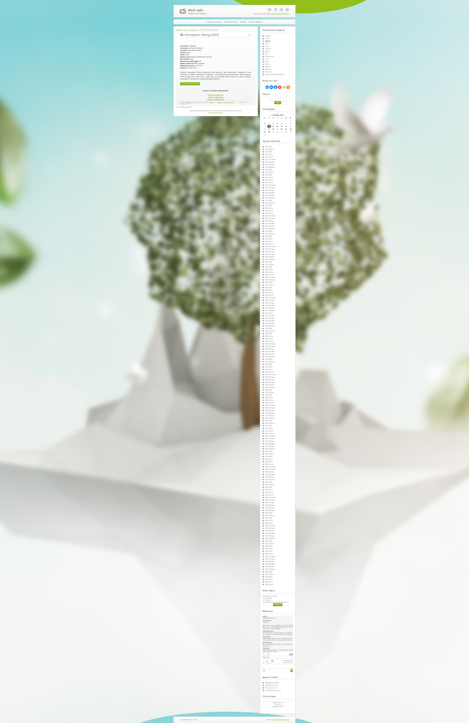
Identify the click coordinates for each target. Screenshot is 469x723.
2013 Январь (269, 195)
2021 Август (269, 433)
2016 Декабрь (270, 305)
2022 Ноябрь (269, 472)
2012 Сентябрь (270, 185)
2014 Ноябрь (269, 252)
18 (273, 129)
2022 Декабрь (270, 474)
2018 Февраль (270, 326)
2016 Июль (269, 293)
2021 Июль (269, 431)
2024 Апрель (269, 515)
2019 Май (268, 364)
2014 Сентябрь (270, 246)
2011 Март (268, 147)
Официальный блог (272, 683)
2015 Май (268, 267)
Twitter (269, 9)
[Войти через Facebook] (275, 87)
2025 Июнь (269, 549)
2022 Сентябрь (270, 467)
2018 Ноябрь (269, 349)
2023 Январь (269, 477)
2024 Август (269, 523)
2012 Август (269, 182)
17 (269, 129)
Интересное (269, 56)
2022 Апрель (269, 454)
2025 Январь (269, 536)
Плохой (268, 600)
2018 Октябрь (270, 346)
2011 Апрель (269, 149)
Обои (267, 54)
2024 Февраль (270, 510)
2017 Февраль (270, 310)
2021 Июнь (269, 428)
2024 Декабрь (270, 533)
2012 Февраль (270, 167)
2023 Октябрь (270, 500)
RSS (283, 14)
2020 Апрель (269, 392)
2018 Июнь (269, 336)
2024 (185, 30)
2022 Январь (269, 446)
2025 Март (269, 541)
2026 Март (269, 572)
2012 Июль (269, 180)
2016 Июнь (269, 290)
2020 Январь (269, 385)
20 (281, 129)
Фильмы (268, 36)
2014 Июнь (269, 239)
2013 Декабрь (270, 223)
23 (265, 132)
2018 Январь (269, 323)
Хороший (268, 598)
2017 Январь (269, 308)
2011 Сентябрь (270, 159)
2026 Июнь (269, 579)
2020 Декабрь (270, 413)
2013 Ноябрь (269, 221)
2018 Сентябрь (270, 344)
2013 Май (268, 205)
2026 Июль (269, 582)
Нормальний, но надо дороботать (277, 602)
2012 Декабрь (270, 193)
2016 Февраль (270, 280)
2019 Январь (269, 354)
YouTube (287, 9)
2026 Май (268, 577)
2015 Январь (269, 257)
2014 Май (268, 236)
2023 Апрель (269, 485)
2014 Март (269, 231)
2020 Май (268, 395)
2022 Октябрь (270, 469)
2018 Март (269, 328)
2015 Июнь (269, 269)
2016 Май (268, 287)
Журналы (268, 69)
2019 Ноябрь (269, 380)
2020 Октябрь (270, 408)
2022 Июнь (269, 459)
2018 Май (268, 333)
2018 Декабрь (270, 351)
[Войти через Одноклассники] (288, 87)
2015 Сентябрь (270, 277)
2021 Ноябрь (269, 441)
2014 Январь (269, 226)
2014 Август (269, 244)
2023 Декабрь (270, 505)
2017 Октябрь (270, 316)
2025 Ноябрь (269, 561)
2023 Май (268, 487)
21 (286, 129)
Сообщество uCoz (271, 685)
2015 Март (269, 262)
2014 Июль (269, 241)
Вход (287, 14)
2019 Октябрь (270, 377)
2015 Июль (269, 272)
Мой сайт (195, 10)
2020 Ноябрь (269, 410)
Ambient (219, 102)
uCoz (287, 720)
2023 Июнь (269, 490)
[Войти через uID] (267, 87)
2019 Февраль (270, 357)
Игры (267, 44)
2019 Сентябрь (270, 374)
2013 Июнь (269, 208)
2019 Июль (269, 369)
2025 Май (268, 546)
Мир (266, 61)
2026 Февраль (270, 569)
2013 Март (269, 200)
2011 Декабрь (270, 162)
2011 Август (269, 157)
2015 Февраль (270, 259)
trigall (211, 102)
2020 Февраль (270, 387)
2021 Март (269, 421)
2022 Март (269, 451)
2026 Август (269, 584)
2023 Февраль (270, 479)
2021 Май (268, 426)
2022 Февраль (270, 449)
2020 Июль (269, 400)
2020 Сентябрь (270, 405)
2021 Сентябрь (270, 436)
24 (269, 132)
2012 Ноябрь (269, 190)
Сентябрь (191, 30)
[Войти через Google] (284, 87)
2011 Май (268, 152)
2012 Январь (269, 164)
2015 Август (269, 275)
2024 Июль (269, 520)
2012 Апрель (269, 172)
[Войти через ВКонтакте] (271, 87)
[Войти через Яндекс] (280, 87)
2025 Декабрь (270, 564)
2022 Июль (269, 462)
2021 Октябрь (270, 438)
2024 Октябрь (270, 528)
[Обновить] (290, 654)
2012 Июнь (269, 177)
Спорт (267, 59)
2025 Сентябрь (270, 556)
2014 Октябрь (270, 249)
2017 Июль (269, 313)
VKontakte (281, 9)
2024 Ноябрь (269, 531)
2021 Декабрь (270, 444)
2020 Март (269, 390)
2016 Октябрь (270, 300)
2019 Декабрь (270, 382)
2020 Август (269, 403)
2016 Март (269, 282)
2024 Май (268, 518)
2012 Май (268, 175)
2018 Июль (269, 339)
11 (273, 126)
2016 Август (269, 295)
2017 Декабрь (270, 321)
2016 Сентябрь (270, 298)
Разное (267, 51)
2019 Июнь (269, 367)
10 (197, 30)
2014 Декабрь (270, 254)
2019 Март (269, 359)
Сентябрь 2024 (277, 115)
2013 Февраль (270, 198)
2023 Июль (269, 492)
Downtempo (230, 102)
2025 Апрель (269, 543)
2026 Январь (269, 567)
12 (277, 126)
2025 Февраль (270, 538)
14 (286, 126)
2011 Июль (269, 154)
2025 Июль (269, 551)
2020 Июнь (269, 398)
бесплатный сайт (278, 720)
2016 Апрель (269, 285)
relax (224, 102)
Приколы (268, 49)
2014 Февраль (270, 228)
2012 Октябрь (270, 188)
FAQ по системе (271, 688)
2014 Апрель (269, 234)
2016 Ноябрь (269, 303)
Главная (179, 30)
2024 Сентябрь (270, 526)
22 (291, 129)
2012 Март (269, 170)
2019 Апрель (269, 362)
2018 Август (269, 341)
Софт (267, 38)
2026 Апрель (269, 574)
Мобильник (269, 72)
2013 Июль (269, 211)
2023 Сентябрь (270, 497)
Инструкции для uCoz (273, 690)
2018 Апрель (269, 331)
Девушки (268, 67)
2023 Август (269, 495)
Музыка (189, 102)
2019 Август (269, 372)
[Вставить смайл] (292, 654)
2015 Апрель (269, 264)
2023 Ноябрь (269, 503)
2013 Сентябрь (270, 216)
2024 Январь (269, 508)
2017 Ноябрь (269, 318)
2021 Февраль (270, 418)
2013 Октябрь (270, 218)
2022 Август (269, 464)
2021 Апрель (269, 423)
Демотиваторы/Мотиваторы (275, 74)
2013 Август (269, 213)
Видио (267, 64)
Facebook (275, 9)
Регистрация (276, 14)
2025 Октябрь (270, 559)
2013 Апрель (269, 203)
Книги (267, 46)
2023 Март (269, 482)
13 (281, 126)
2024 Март (269, 513)
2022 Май (268, 456)
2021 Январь (269, 415)
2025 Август (269, 554)
